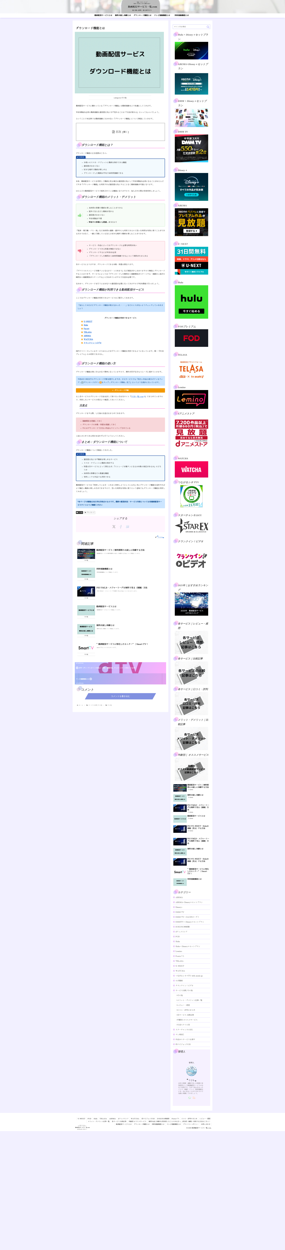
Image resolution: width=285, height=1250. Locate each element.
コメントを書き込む (120, 696)
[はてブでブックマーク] (127, 526)
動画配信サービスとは (124, 1124)
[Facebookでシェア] (120, 526)
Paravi (86, 329)
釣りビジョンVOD (148, 1118)
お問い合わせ (205, 1124)
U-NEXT (88, 321)
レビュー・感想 (205, 1118)
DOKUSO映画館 (163, 1118)
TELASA (88, 332)
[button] (208, 26)
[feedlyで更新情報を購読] (189, 1097)
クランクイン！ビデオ (93, 343)
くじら (191, 1080)
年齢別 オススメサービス (137, 1121)
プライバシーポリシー (191, 1124)
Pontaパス (175, 1118)
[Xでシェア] (114, 526)
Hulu (86, 325)
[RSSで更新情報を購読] (194, 1097)
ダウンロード (91, 512)
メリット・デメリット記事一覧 (99, 1121)
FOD (89, 1118)
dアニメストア (123, 1118)
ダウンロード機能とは (142, 1124)
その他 (80, 512)
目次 (118, 131)
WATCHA (88, 339)
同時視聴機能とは (158, 1124)
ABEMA (87, 336)
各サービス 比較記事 (119, 1121)
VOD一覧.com (137, 396)
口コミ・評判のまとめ (189, 1118)
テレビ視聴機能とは (174, 1124)
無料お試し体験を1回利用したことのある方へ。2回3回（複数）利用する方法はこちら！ (179, 1121)
